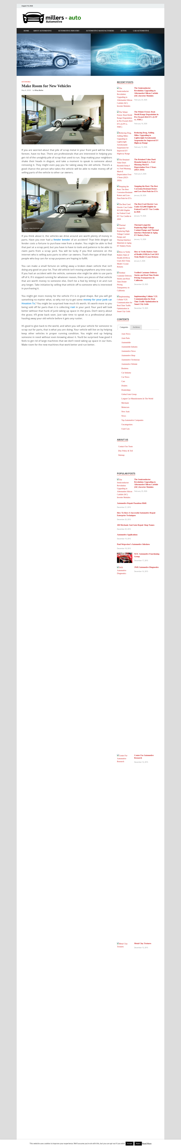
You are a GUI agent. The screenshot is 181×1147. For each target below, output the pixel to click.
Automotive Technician (130, 360)
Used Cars (125, 429)
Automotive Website (129, 364)
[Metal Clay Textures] (124, 944)
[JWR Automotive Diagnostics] (124, 568)
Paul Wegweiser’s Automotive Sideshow (133, 544)
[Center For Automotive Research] (124, 756)
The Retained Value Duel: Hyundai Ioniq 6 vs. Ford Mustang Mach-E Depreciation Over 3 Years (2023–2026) (145, 164)
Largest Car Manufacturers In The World (137, 399)
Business (124, 368)
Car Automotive (141, 31)
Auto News (125, 334)
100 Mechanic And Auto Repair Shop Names (135, 525)
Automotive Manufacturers (100, 31)
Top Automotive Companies (132, 420)
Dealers (124, 386)
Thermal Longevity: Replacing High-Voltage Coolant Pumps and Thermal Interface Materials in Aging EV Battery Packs (146, 230)
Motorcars (125, 407)
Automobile (26, 82)
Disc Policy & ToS (125, 451)
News (123, 416)
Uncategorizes (126, 424)
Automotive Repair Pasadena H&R (132, 503)
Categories (124, 327)
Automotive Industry (68, 31)
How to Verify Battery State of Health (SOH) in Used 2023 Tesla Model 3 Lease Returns (146, 254)
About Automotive (42, 31)
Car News (125, 377)
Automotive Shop (128, 355)
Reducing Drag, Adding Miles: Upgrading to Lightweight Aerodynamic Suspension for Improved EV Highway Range (146, 138)
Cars (123, 381)
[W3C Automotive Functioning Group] (124, 554)
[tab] (124, 327)
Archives (136, 327)
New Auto (125, 411)
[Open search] (158, 31)
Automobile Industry (129, 347)
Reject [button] (138, 1144)
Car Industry (126, 373)
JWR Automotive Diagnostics (146, 567)
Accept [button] (129, 1144)
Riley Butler (39, 90)
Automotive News (128, 351)
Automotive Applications (127, 535)
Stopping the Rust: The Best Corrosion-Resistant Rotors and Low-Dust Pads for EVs (146, 188)
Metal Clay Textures (142, 943)
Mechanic (125, 403)
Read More (146, 1143)
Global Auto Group (129, 394)
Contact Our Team (125, 446)
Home (26, 31)
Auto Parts (125, 338)
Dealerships (126, 390)
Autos (123, 31)
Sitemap (121, 455)
